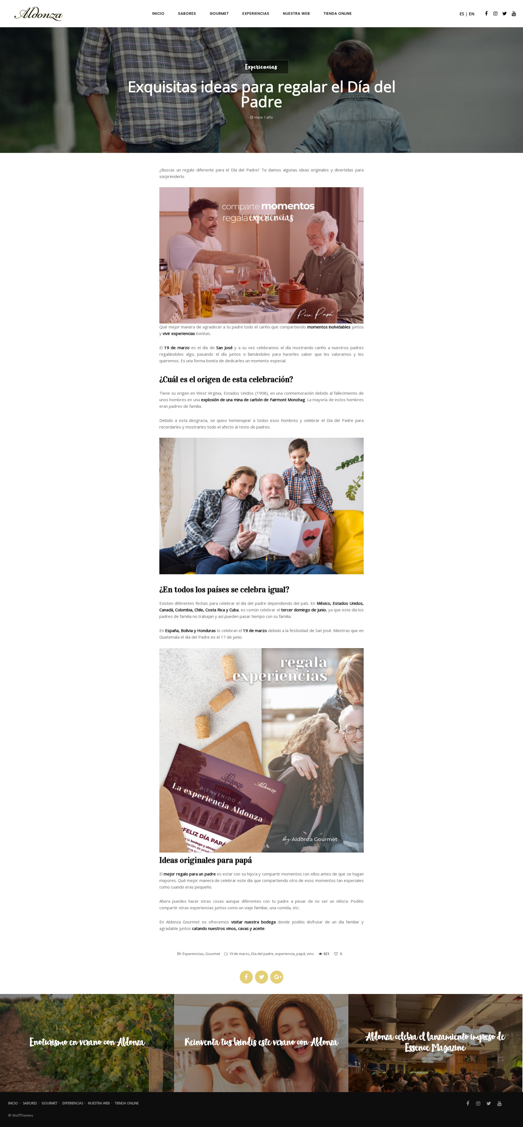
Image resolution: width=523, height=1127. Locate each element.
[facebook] (485, 14)
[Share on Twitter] (261, 977)
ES (462, 13)
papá (300, 953)
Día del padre (262, 953)
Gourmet (212, 953)
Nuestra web (99, 1103)
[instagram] (494, 14)
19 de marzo (239, 953)
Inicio (13, 1103)
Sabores (30, 1103)
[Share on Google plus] (276, 977)
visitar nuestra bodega (253, 921)
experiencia (285, 953)
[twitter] (504, 14)
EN (471, 13)
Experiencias (193, 953)
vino (310, 953)
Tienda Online (127, 1103)
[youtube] (513, 14)
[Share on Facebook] (246, 977)
